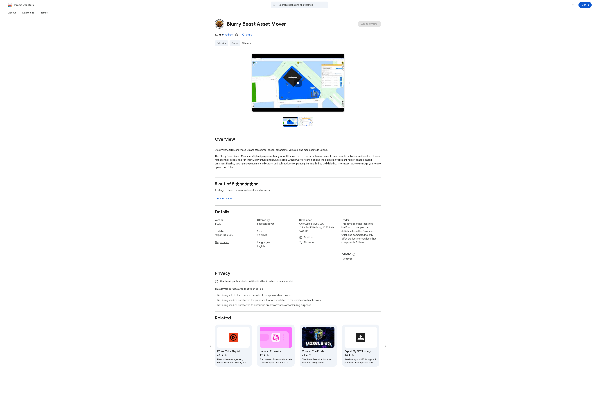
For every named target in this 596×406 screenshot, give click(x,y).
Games (234, 43)
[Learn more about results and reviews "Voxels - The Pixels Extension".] (310, 355)
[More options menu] (567, 5)
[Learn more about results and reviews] (353, 254)
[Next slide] (349, 83)
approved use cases (279, 295)
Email (306, 237)
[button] (573, 5)
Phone (307, 242)
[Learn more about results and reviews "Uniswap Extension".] (267, 355)
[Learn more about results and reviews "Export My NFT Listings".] (352, 355)
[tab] (12, 13)
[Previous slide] (247, 83)
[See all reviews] (225, 198)
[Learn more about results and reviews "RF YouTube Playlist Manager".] (225, 355)
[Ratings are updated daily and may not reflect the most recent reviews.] (236, 35)
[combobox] (303, 5)
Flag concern (222, 242)
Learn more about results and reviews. (249, 190)
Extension (221, 43)
